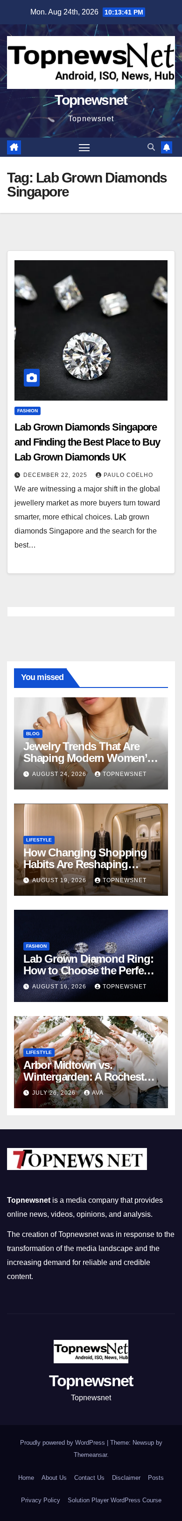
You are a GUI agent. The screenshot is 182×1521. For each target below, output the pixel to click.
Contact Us (89, 1477)
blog (33, 733)
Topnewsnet (91, 100)
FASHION (27, 410)
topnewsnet (125, 774)
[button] (151, 147)
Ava (98, 1093)
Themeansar (90, 1454)
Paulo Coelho (128, 475)
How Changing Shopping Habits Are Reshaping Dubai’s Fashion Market (85, 864)
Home (26, 1477)
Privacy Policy (40, 1500)
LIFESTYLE (39, 839)
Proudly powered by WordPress (63, 1442)
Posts (156, 1477)
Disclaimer (126, 1477)
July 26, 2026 (54, 1093)
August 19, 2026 (60, 880)
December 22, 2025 (56, 475)
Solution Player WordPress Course (114, 1500)
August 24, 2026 (60, 774)
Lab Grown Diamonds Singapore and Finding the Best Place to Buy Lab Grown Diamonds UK (87, 442)
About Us (54, 1477)
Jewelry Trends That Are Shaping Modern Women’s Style (88, 758)
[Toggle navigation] (84, 147)
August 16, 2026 (60, 986)
